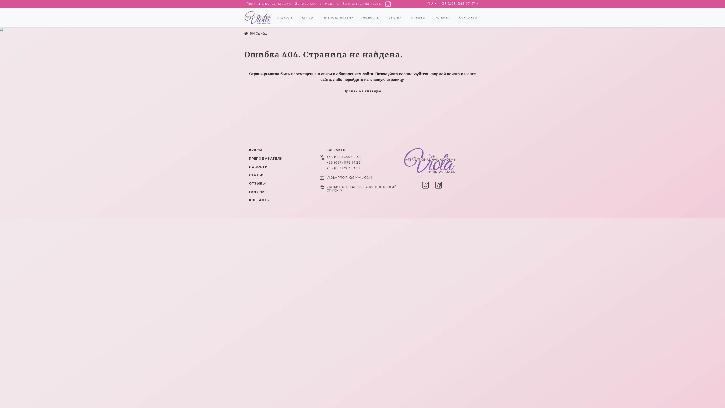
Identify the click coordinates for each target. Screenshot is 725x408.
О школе (285, 17)
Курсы (308, 17)
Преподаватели (338, 17)
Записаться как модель (317, 3)
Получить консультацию (269, 3)
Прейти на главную (362, 91)
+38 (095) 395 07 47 (344, 157)
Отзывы (418, 17)
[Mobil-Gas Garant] (246, 33)
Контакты (468, 17)
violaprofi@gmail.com (350, 177)
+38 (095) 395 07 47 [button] (458, 3)
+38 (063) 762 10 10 (343, 168)
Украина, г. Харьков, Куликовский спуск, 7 (362, 188)
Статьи (395, 17)
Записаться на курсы (362, 3)
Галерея (442, 17)
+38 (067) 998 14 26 (344, 162)
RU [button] (431, 3)
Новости (371, 17)
